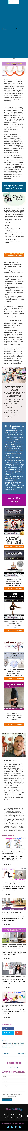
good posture (20, 1043)
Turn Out (14, 1045)
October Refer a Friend (17, 1118)
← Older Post (5, 1053)
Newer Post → (22, 1053)
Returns (25, 1116)
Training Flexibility (7, 1045)
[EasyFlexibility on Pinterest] (16, 1127)
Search (6, 1114)
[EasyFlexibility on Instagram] (20, 1127)
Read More (7, 864)
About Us (12, 1114)
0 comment (5, 1040)
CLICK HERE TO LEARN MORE (14, 546)
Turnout (12, 1047)
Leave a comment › (14, 1067)
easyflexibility (12, 1043)
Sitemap (7, 1118)
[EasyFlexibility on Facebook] (12, 1127)
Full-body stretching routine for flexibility (13, 976)
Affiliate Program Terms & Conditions (11, 1116)
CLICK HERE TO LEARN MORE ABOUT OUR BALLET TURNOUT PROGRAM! (14, 254)
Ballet (6, 1043)
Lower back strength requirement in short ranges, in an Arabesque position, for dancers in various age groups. (14, 946)
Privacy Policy (20, 1114)
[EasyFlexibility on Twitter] (8, 1127)
